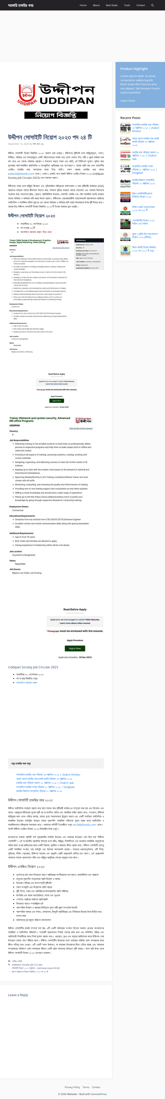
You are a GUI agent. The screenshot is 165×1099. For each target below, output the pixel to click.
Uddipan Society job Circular (27, 964)
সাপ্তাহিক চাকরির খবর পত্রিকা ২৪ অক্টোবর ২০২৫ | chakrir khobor (48, 774)
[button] (152, 5)
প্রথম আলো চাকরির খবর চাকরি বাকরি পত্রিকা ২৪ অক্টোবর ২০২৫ (44, 779)
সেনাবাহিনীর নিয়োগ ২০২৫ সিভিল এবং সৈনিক (143, 221)
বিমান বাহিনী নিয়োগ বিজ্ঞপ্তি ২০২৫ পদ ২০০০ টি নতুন (144, 248)
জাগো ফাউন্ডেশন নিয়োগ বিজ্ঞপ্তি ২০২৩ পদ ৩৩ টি (30, 971)
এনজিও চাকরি (17, 961)
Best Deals (112, 5)
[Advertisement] (82, 34)
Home (83, 5)
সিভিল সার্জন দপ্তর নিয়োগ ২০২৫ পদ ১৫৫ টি (143, 208)
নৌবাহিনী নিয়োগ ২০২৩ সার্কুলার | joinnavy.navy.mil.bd (36, 968)
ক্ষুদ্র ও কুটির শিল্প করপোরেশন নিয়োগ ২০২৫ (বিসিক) (145, 235)
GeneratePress (99, 1094)
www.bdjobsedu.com (21, 173)
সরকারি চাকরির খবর (20, 5)
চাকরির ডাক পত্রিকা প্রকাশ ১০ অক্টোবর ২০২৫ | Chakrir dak (45, 783)
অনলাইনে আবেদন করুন (26, 682)
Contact (140, 5)
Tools (127, 5)
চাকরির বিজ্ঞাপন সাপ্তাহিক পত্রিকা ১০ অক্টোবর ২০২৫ (39, 791)
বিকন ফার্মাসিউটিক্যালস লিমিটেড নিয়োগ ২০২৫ (142, 195)
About (96, 5)
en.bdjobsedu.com (84, 824)
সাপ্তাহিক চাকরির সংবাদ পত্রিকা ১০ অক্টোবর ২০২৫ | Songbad (45, 787)
